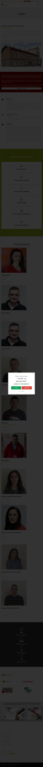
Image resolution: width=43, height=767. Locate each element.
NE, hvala (26, 388)
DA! (16, 388)
